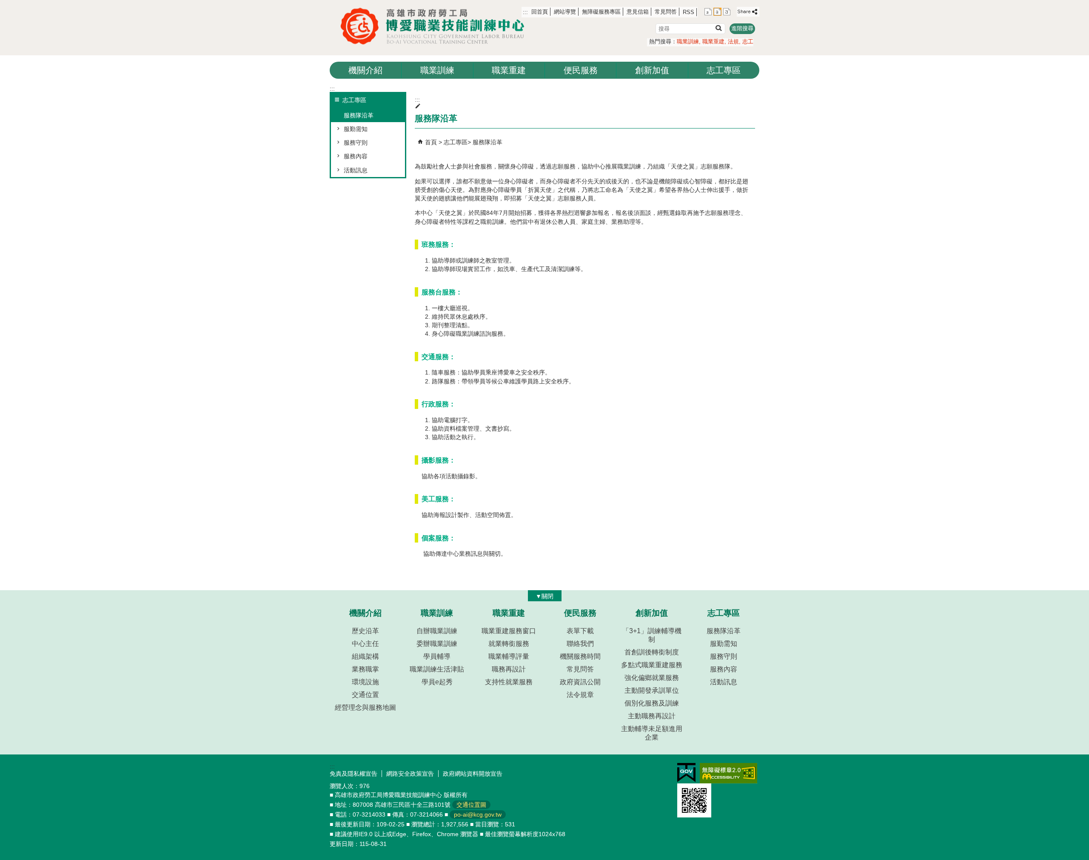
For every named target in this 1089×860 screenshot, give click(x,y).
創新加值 (652, 70)
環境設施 (365, 682)
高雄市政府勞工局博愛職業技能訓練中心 (436, 26)
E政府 (686, 772)
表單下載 (580, 630)
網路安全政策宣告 (410, 773)
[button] (718, 28)
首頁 (431, 142)
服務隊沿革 (358, 115)
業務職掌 (365, 669)
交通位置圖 (471, 804)
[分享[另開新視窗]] (748, 12)
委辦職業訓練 (436, 643)
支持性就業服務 (509, 682)
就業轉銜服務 (508, 643)
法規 (733, 41)
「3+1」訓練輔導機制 (651, 635)
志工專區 (724, 70)
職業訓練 (688, 41)
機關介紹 (365, 70)
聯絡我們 (580, 643)
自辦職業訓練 (436, 630)
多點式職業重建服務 (651, 665)
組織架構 (365, 656)
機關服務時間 (580, 656)
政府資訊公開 (580, 682)
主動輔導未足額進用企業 (651, 733)
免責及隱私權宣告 (353, 773)
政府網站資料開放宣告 (472, 773)
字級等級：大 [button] (726, 11)
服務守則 (356, 142)
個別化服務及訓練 (651, 703)
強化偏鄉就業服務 (651, 677)
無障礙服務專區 (601, 12)
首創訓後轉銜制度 (651, 652)
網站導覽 (565, 12)
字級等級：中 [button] (717, 12)
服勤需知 (356, 129)
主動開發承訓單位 (651, 690)
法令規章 (580, 694)
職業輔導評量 (508, 656)
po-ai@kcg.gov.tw (478, 814)
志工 (747, 41)
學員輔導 (436, 656)
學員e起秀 (437, 682)
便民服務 (581, 70)
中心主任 (365, 643)
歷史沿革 (365, 630)
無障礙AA (728, 773)
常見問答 (666, 12)
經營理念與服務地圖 (365, 707)
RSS (688, 12)
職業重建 (713, 41)
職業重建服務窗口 (509, 630)
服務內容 (356, 156)
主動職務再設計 (652, 716)
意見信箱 (638, 12)
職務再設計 (509, 669)
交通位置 (365, 694)
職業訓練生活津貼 (437, 669)
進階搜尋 (742, 28)
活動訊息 (356, 170)
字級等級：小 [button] (708, 11)
